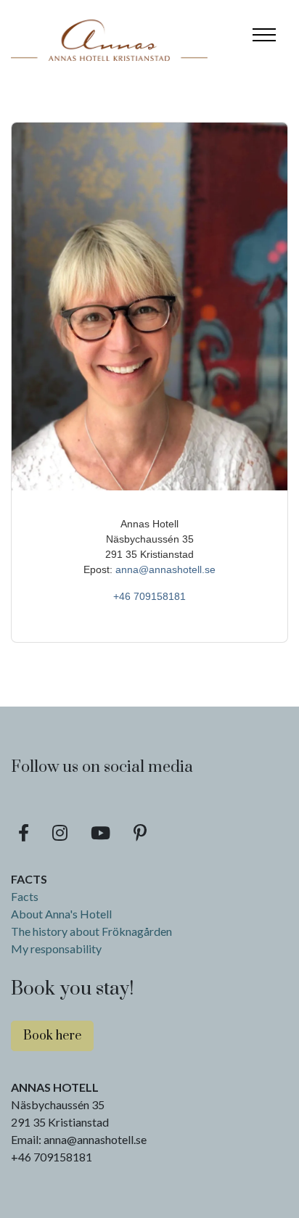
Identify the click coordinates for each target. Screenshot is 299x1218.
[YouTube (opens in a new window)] (100, 833)
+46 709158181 (149, 596)
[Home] (109, 35)
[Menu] (264, 35)
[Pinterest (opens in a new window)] (140, 833)
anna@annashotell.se (165, 569)
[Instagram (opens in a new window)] (60, 833)
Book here (52, 1036)
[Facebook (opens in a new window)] (23, 833)
